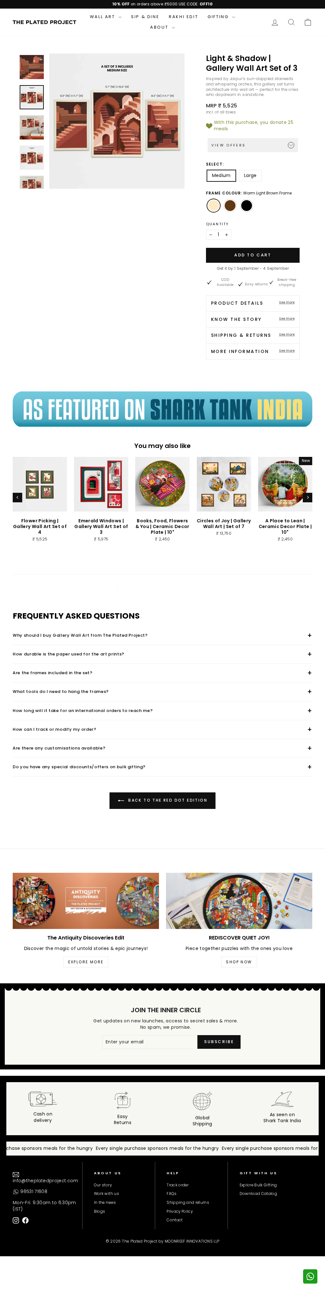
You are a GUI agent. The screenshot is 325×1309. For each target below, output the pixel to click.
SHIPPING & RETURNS (253, 335)
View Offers (228, 145)
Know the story (253, 319)
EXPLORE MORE (86, 962)
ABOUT (160, 27)
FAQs (171, 1193)
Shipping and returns (188, 1202)
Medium (221, 175)
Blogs (99, 1211)
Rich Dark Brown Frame (230, 205)
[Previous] (17, 497)
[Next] (307, 497)
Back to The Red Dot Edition (167, 800)
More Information (253, 351)
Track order (178, 1185)
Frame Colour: (249, 193)
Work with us (106, 1193)
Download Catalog (258, 1193)
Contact (174, 1220)
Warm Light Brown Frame (213, 205)
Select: (215, 164)
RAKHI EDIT (183, 17)
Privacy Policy (180, 1211)
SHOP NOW (239, 962)
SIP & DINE (145, 17)
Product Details (253, 303)
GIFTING (219, 17)
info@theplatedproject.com (45, 1180)
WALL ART (103, 17)
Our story (103, 1185)
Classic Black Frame (246, 205)
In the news (105, 1202)
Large (250, 175)
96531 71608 (33, 1191)
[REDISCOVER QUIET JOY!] (239, 901)
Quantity (217, 224)
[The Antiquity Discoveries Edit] (86, 901)
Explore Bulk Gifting (258, 1185)
